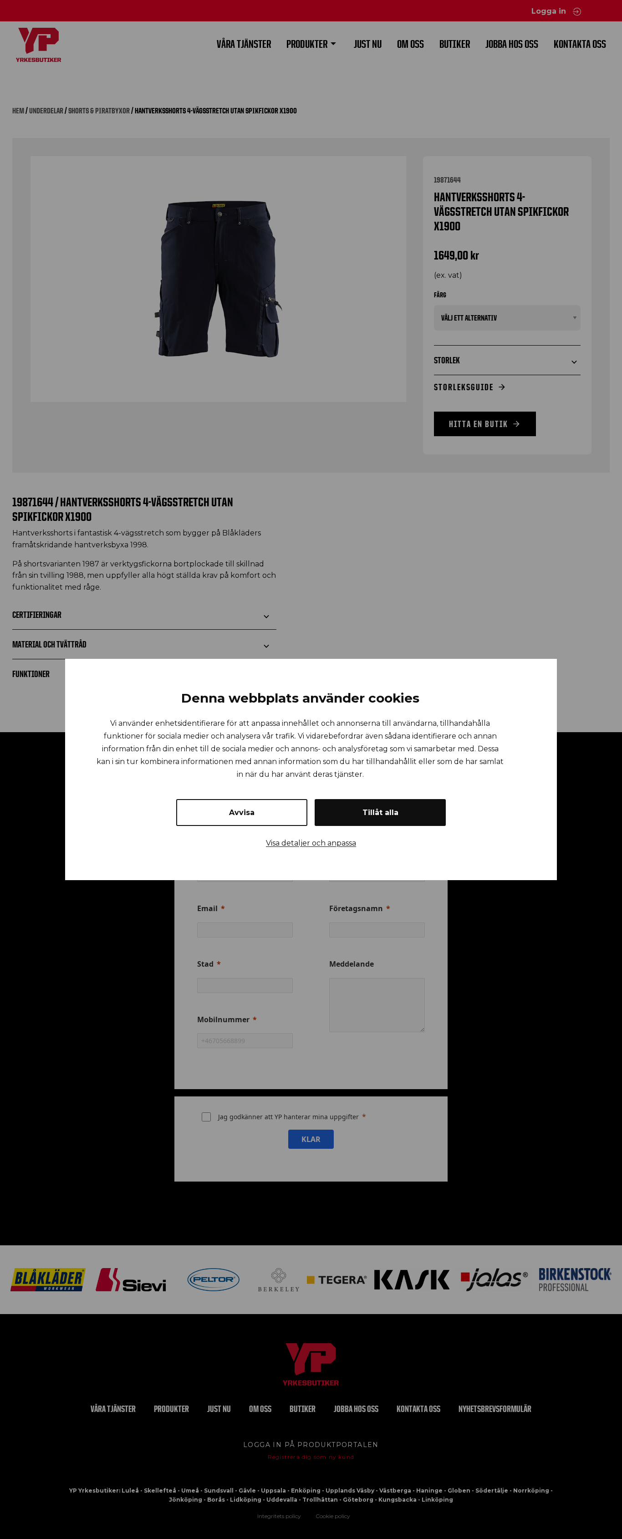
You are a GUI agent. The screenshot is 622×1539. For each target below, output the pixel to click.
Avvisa (242, 812)
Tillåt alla (380, 812)
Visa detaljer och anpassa (311, 843)
